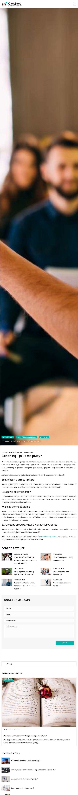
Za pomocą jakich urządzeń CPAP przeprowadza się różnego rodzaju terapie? (35, 736)
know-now (9, 437)
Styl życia (44, 437)
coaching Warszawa (48, 536)
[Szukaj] (4, 663)
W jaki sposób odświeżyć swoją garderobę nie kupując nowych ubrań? (25, 560)
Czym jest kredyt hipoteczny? (22, 788)
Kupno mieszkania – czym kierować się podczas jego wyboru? (25, 586)
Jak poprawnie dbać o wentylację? (24, 779)
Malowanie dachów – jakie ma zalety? (25, 761)
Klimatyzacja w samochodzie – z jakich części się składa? (33, 770)
